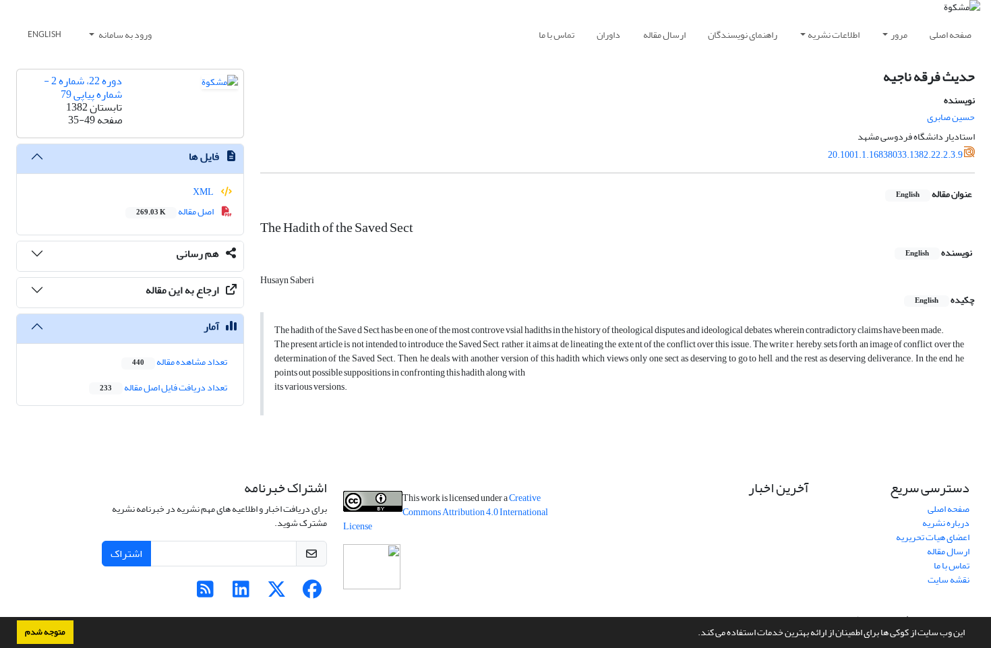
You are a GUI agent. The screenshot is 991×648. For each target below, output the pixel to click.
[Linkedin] (241, 593)
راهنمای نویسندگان (742, 35)
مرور (899, 35)
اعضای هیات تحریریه (932, 537)
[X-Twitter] (276, 593)
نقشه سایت (948, 579)
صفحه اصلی (950, 35)
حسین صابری (951, 117)
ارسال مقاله (664, 35)
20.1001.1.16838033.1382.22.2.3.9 (895, 155)
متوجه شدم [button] (45, 632)
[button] (694, 634)
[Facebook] (312, 593)
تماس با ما (556, 35)
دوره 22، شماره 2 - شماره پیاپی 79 (83, 87)
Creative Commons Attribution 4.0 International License (445, 512)
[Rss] (205, 593)
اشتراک (126, 553)
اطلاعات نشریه (834, 35)
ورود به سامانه (124, 35)
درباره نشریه (945, 523)
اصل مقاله (175, 211)
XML (204, 192)
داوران (608, 35)
